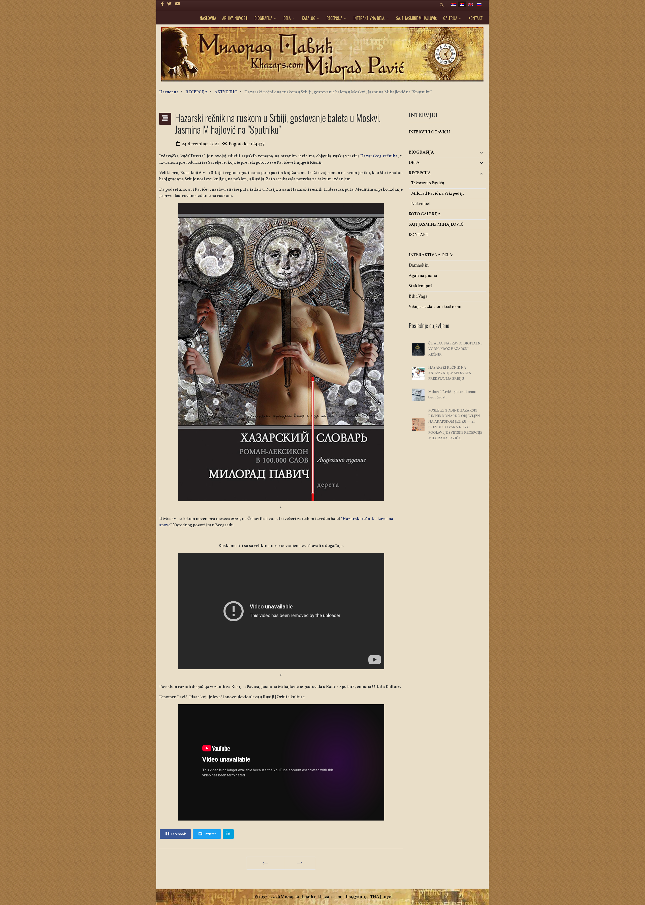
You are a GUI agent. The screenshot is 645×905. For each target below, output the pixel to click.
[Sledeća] (300, 863)
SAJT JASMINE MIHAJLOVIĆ (416, 18)
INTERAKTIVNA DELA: (369, 18)
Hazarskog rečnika (379, 156)
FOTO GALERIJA (425, 214)
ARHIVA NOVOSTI (235, 18)
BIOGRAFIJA (263, 18)
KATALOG (308, 18)
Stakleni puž (421, 286)
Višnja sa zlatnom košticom (435, 307)
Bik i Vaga (418, 296)
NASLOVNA (208, 18)
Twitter (209, 834)
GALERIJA (450, 18)
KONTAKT (475, 18)
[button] (473, 153)
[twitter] (169, 4)
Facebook (178, 834)
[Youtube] (177, 4)
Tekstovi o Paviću (427, 183)
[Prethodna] (265, 863)
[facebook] (162, 4)
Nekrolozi (421, 204)
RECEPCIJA (334, 18)
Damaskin (419, 265)
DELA (287, 18)
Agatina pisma (423, 276)
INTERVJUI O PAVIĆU (429, 132)
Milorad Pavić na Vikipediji (437, 193)
